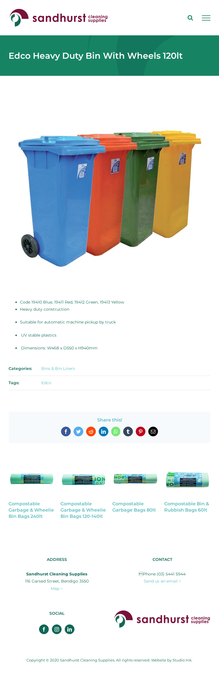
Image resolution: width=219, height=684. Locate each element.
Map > (57, 588)
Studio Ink (182, 660)
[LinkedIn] (69, 629)
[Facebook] (44, 629)
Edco (46, 382)
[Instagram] (57, 629)
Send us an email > (162, 581)
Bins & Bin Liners (58, 368)
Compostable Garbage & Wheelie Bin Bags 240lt (31, 510)
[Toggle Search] (190, 18)
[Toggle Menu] (206, 18)
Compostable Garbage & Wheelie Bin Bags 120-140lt (83, 510)
